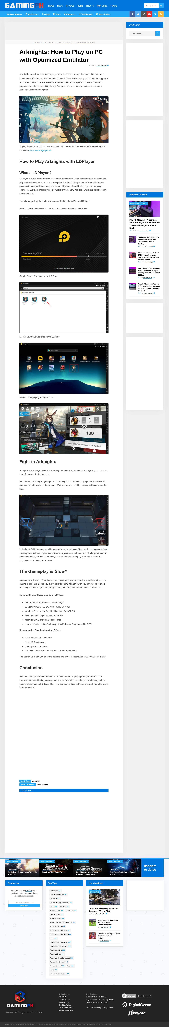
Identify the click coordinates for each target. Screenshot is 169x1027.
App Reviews (32, 14)
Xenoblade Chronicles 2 (59, 974)
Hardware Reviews (138, 203)
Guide (80, 6)
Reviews (70, 6)
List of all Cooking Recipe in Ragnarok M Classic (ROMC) (109, 936)
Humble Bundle (56, 910)
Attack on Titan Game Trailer (54, 872)
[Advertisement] (45, 709)
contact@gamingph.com (104, 1008)
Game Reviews (15, 14)
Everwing (64, 906)
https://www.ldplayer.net (40, 150)
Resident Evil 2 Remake (59, 962)
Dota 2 (53, 906)
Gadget (46, 14)
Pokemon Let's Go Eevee (59, 930)
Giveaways (70, 14)
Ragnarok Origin (56, 954)
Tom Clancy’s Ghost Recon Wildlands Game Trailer (87, 873)
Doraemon (55, 899)
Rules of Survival (57, 966)
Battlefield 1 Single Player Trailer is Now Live (22, 873)
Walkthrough (87, 14)
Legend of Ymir (56, 914)
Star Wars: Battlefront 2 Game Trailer (122, 873)
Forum (114, 6)
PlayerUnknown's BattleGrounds (62, 922)
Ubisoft (53, 970)
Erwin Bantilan (102, 65)
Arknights (35, 781)
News (60, 6)
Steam (70, 966)
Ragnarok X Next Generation (61, 958)
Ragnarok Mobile (57, 950)
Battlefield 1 (55, 891)
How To (90, 6)
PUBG (53, 938)
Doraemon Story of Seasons (61, 903)
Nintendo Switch (57, 918)
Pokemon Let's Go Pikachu (60, 934)
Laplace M (70, 910)
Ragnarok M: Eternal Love (60, 942)
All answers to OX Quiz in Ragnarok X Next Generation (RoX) (108, 922)
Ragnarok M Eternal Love (60, 946)
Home (51, 6)
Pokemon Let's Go (57, 926)
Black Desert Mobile (58, 895)
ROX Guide (102, 6)
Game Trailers (104, 14)
